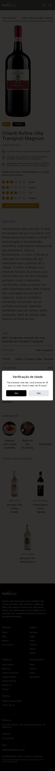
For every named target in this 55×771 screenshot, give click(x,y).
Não (39, 393)
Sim (16, 393)
